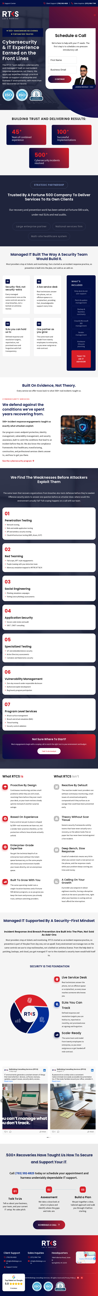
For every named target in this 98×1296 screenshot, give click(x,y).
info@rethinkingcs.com (14, 1262)
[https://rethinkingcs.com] (10, 15)
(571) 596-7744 (35, 1257)
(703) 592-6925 (11, 1257)
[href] (86, 1257)
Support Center (10, 3)
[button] (94, 15)
